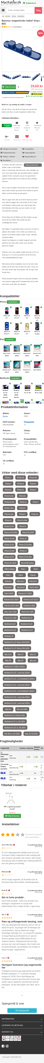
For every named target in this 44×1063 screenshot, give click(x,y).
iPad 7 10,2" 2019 (10, 611)
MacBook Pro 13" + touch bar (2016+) (17, 685)
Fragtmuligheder (29, 153)
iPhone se (23, 502)
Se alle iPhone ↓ (13, 302)
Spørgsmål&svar (30, 157)
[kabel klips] (6, 81)
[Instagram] (8, 1047)
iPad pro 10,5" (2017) (11, 599)
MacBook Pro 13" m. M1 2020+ (15, 727)
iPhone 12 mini (9, 538)
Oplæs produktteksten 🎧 (32, 165)
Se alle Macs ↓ (16, 378)
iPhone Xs (34, 514)
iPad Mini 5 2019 (29, 605)
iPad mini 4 (21, 587)
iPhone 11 (22, 526)
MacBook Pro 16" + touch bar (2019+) (17, 703)
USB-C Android (9, 569)
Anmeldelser (6, 160)
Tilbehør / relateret (8, 157)
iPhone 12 (23, 538)
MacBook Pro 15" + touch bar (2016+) (17, 697)
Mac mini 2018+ (22, 709)
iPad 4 (20, 575)
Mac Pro (8, 709)
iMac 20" (8, 660)
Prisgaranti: (29, 422)
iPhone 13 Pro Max (25, 557)
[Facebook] (4, 1047)
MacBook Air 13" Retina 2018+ (14, 715)
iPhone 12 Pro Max (25, 544)
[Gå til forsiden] (3, 16)
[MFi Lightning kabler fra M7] (11, 803)
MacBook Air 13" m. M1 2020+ (14, 721)
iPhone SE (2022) (10, 563)
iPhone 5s (8, 490)
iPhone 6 (33, 490)
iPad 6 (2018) (8, 593)
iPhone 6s (22, 496)
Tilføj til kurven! (9, 87)
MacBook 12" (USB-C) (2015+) (14, 666)
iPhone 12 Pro (9, 544)
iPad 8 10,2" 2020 (27, 611)
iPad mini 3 (8, 587)
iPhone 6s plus (9, 502)
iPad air (33, 575)
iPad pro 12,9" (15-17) (31, 599)
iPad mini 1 (20, 581)
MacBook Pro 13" (27, 624)
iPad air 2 (8, 581)
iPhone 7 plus (9, 508)
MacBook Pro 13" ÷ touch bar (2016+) (17, 672)
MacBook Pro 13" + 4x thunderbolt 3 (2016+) (19, 691)
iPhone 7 (36, 502)
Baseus (5, 416)
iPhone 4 (8, 483)
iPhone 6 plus (9, 496)
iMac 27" (21, 654)
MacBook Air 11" (27, 618)
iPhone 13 (23, 550)
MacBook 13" (8, 636)
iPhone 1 (8, 477)
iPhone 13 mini (9, 550)
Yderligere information (9, 149)
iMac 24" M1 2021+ (31, 733)
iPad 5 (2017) (33, 587)
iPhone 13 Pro (9, 557)
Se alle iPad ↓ (10, 339)
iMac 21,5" (8, 654)
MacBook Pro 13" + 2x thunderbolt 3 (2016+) (19, 679)
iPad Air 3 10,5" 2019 (11, 605)
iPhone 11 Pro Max (10, 532)
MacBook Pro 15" (10, 630)
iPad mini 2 (33, 581)
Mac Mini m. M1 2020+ (12, 733)
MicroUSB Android (27, 563)
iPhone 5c (20, 490)
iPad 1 (23, 569)
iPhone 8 (22, 508)
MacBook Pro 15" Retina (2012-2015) (17, 648)
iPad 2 (36, 569)
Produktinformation (8, 153)
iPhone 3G (20, 477)
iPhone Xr (8, 520)
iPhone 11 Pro (9, 526)
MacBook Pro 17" (27, 630)
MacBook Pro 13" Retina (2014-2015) (17, 642)
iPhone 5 (33, 483)
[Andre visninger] (0, 77)
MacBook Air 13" (10, 624)
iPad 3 (8, 575)
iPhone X (22, 514)
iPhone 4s (20, 483)
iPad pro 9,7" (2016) (25, 593)
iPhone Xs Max (22, 520)
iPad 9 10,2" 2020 (10, 618)
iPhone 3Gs (33, 477)
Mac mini (33, 660)
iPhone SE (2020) (28, 532)
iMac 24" (21, 660)
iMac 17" (33, 654)
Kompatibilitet (29, 149)
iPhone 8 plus (9, 514)
